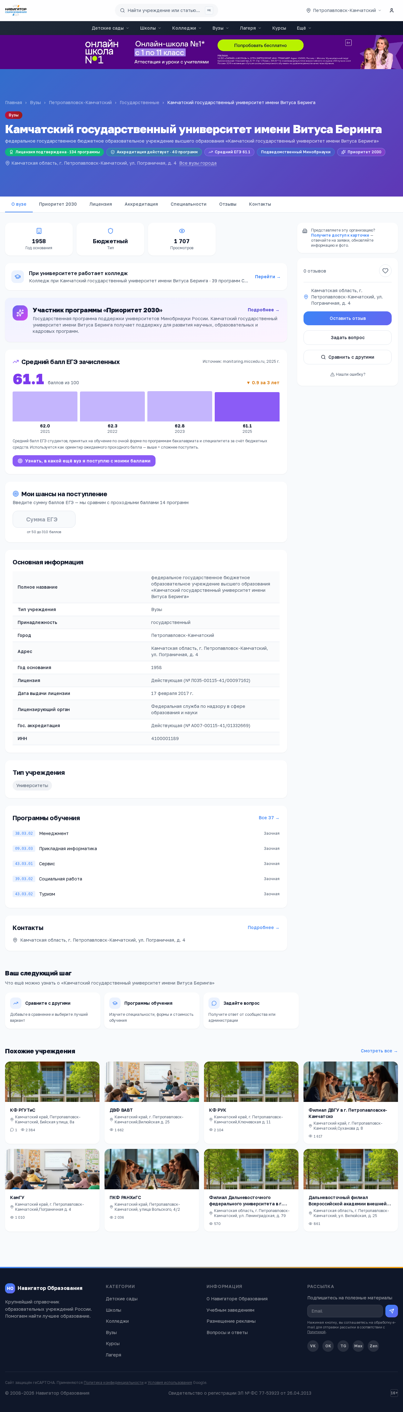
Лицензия (100, 204)
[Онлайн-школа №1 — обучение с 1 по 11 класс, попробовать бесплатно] (201, 52)
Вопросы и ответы (227, 1332)
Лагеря (248, 28)
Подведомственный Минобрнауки (296, 152)
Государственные (139, 102)
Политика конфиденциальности (114, 1382)
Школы (148, 28)
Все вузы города (198, 163)
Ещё (301, 28)
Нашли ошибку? (350, 374)
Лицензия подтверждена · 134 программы (57, 152)
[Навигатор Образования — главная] (16, 10)
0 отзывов (315, 271)
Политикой (316, 1332)
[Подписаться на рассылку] (391, 1311)
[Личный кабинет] (391, 10)
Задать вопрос (348, 337)
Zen (373, 1346)
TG (343, 1346)
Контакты (260, 204)
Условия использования (170, 1382)
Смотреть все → (379, 1050)
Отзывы (227, 204)
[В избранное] (385, 270)
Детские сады (108, 28)
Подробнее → (264, 309)
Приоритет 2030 (364, 152)
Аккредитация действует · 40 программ (157, 152)
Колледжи (184, 28)
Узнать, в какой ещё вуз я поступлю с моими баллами (87, 460)
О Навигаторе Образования (237, 1298)
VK (313, 1346)
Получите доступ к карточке (340, 235)
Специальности (189, 204)
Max (358, 1346)
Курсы (279, 28)
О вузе (18, 204)
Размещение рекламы (231, 1321)
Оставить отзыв (348, 318)
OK (328, 1346)
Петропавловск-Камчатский (80, 102)
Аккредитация (141, 204)
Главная (13, 102)
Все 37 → (269, 817)
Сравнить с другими (351, 357)
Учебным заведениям (230, 1310)
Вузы (218, 28)
